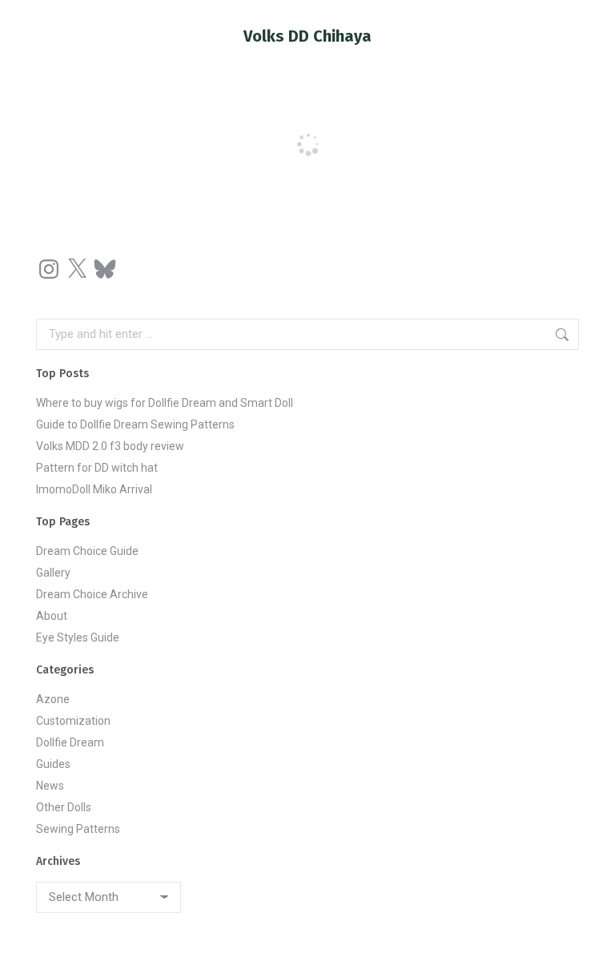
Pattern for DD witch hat (97, 467)
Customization (73, 720)
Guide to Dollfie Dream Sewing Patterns (135, 424)
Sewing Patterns (78, 828)
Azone (53, 699)
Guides (53, 764)
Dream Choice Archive (92, 594)
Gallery (53, 572)
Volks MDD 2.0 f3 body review (110, 446)
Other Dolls (63, 807)
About (51, 615)
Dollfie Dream (70, 742)
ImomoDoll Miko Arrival (94, 489)
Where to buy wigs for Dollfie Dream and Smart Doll (164, 402)
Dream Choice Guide (87, 551)
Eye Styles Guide (77, 637)
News (50, 785)
